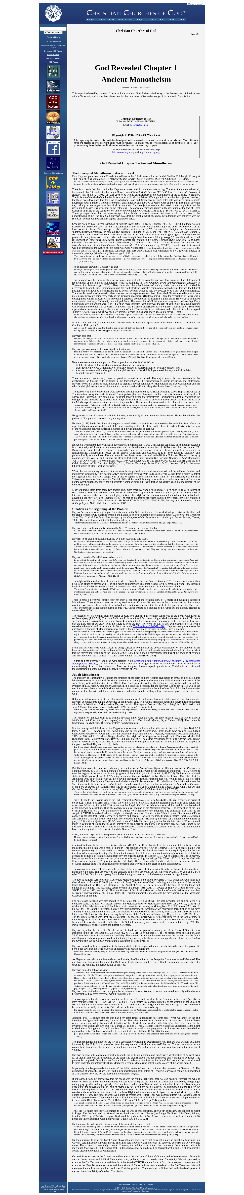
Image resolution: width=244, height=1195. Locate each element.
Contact (128, 1184)
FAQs (139, 19)
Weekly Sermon (53, 55)
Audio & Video (106, 19)
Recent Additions (53, 37)
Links (171, 19)
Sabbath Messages (53, 41)
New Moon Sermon (53, 58)
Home (182, 19)
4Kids (162, 19)
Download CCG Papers (53, 51)
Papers (91, 19)
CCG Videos (53, 62)
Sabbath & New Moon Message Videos (53, 46)
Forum (134, 1184)
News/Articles (125, 19)
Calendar (151, 19)
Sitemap (150, 1184)
